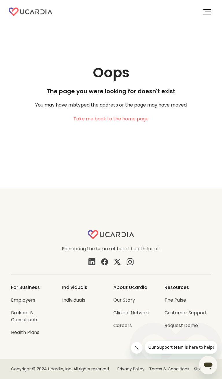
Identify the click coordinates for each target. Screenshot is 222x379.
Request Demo (181, 325)
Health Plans (25, 332)
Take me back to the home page (111, 118)
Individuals (73, 300)
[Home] (30, 12)
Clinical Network (131, 312)
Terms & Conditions (169, 369)
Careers (122, 325)
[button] (207, 12)
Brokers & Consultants (24, 316)
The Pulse (175, 300)
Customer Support (185, 312)
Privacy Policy (131, 369)
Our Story (124, 300)
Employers (23, 300)
